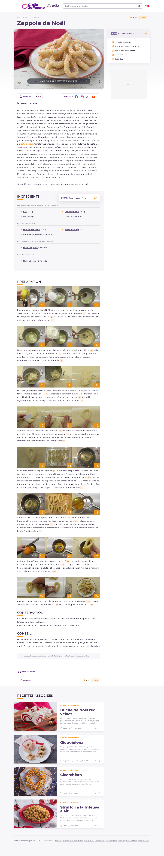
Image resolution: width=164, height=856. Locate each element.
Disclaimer (121, 841)
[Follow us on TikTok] (88, 97)
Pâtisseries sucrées (28, 17)
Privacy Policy (89, 841)
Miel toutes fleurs (31, 230)
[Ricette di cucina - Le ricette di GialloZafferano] (147, 6)
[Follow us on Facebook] (76, 97)
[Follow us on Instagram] (82, 97)
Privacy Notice (77, 841)
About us (58, 841)
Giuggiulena (71, 742)
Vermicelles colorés (32, 234)
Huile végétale (30, 248)
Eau (25, 212)
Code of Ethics (131, 841)
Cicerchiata (71, 775)
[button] (91, 646)
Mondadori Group (144, 841)
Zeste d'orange (72, 230)
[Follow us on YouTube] (93, 97)
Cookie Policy (100, 841)
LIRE (96, 728)
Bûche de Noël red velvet (78, 712)
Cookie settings (111, 841)
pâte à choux (27, 144)
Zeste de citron (72, 216)
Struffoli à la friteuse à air (79, 809)
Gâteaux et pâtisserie (69, 705)
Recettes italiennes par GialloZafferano (40, 6)
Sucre (26, 216)
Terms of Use (67, 841)
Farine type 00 (72, 212)
